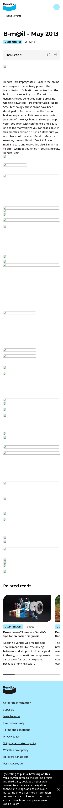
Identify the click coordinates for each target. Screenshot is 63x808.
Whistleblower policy (15, 750)
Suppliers (8, 709)
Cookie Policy (11, 804)
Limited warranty (13, 723)
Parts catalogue (13, 763)
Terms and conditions (16, 730)
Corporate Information (17, 703)
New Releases (11, 716)
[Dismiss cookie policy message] (58, 789)
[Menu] (56, 7)
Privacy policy (11, 736)
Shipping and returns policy (19, 743)
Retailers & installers (15, 757)
